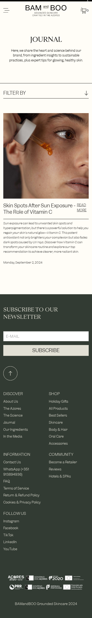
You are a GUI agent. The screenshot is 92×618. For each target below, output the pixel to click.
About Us (10, 401)
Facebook (10, 528)
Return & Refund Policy (21, 495)
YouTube (10, 549)
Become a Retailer (63, 462)
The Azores (12, 408)
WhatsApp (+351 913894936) (16, 472)
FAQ (6, 481)
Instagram (11, 521)
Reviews (55, 469)
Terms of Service (16, 488)
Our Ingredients (15, 429)
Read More (82, 207)
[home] (46, 10)
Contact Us (12, 462)
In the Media (12, 436)
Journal (9, 422)
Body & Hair (58, 429)
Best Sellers (58, 415)
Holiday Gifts (58, 401)
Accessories (58, 443)
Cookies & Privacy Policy (22, 502)
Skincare (56, 422)
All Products (58, 408)
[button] (14, 10)
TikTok (8, 535)
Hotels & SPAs (60, 476)
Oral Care (56, 436)
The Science (13, 415)
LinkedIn (10, 542)
